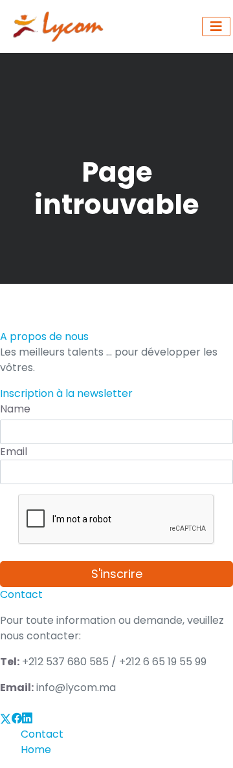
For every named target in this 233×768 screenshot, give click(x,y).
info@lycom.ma (76, 687)
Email (13, 451)
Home (36, 749)
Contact (42, 734)
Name (15, 408)
